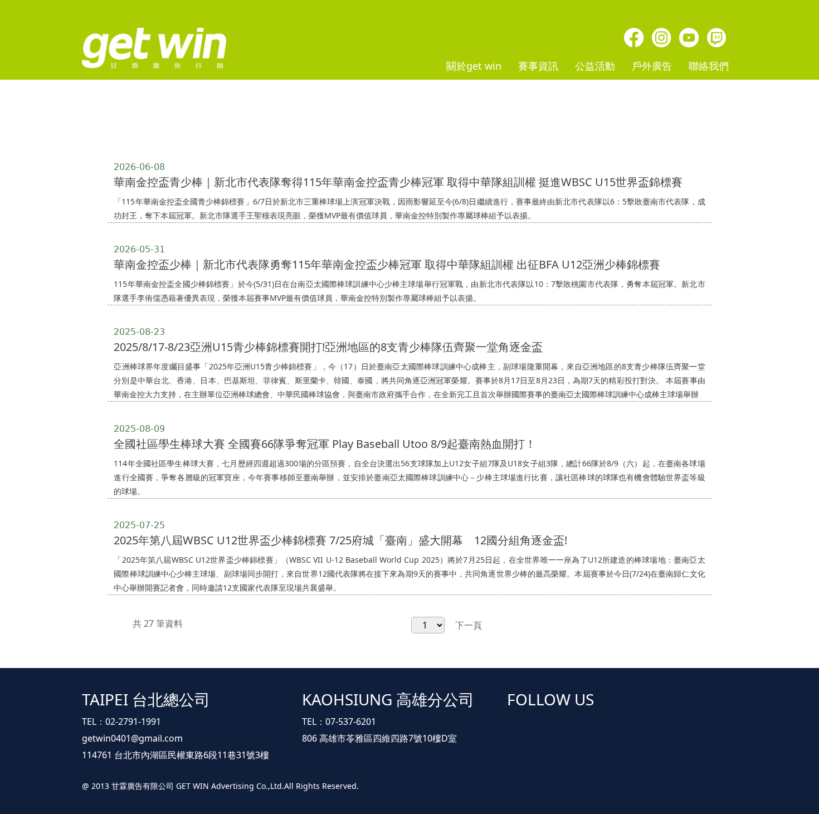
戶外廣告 (652, 65)
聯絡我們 (709, 65)
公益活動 (595, 65)
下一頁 (468, 625)
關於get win (473, 65)
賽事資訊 (538, 65)
